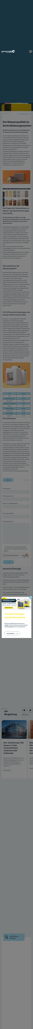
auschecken (10, 633)
